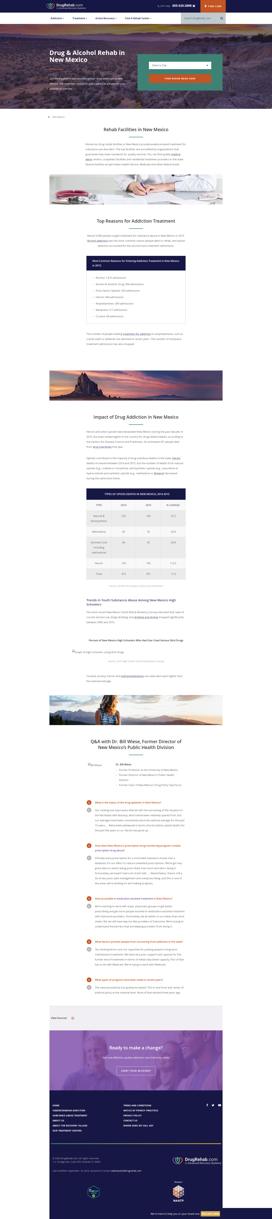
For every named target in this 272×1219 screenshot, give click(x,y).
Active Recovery (105, 18)
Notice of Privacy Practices (140, 1110)
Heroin (176, 458)
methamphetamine (132, 676)
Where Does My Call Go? (138, 1125)
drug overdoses (102, 447)
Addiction (56, 18)
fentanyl (159, 473)
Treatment (79, 18)
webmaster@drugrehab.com (126, 1170)
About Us (58, 1120)
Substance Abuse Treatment (70, 1115)
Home (56, 1105)
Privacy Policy (132, 1115)
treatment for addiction (137, 334)
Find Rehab (180, 78)
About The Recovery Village (70, 1125)
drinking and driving (146, 617)
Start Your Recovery (136, 1070)
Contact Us (130, 1120)
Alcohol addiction (97, 240)
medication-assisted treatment (134, 898)
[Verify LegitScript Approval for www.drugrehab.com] (93, 1197)
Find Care (215, 6)
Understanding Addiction (69, 1110)
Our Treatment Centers (67, 1130)
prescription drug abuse (109, 850)
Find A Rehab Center (137, 18)
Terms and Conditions (137, 1105)
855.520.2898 (210, 1213)
